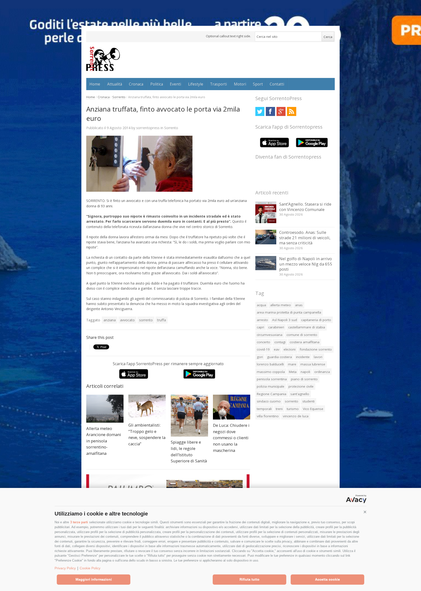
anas (299, 305)
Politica (156, 84)
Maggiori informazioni (94, 579)
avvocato (127, 320)
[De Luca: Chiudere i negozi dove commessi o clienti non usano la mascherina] (231, 407)
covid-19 (263, 349)
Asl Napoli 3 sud (284, 320)
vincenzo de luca (295, 416)
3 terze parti (79, 522)
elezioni (290, 349)
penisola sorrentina (272, 379)
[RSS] (291, 111)
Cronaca (136, 84)
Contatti (277, 84)
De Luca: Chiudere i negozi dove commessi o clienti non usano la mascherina (231, 437)
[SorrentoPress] (103, 59)
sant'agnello (299, 394)
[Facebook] (270, 111)
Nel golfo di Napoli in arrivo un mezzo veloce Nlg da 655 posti (305, 264)
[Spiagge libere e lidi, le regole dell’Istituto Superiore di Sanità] (189, 415)
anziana (110, 320)
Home (94, 84)
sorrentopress (148, 127)
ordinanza (322, 372)
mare (292, 364)
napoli (305, 372)
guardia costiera (279, 357)
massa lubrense (312, 364)
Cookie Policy (90, 568)
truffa (161, 320)
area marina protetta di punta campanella (289, 312)
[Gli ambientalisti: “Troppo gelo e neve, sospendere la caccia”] (147, 407)
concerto (263, 342)
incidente (303, 357)
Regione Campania (271, 394)
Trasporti (218, 84)
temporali (264, 409)
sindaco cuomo (269, 401)
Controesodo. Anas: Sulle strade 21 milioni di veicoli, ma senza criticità (304, 237)
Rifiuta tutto (249, 579)
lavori (318, 357)
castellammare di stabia (306, 327)
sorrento (146, 320)
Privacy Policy (65, 568)
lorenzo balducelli (270, 364)
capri (260, 327)
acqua (261, 305)
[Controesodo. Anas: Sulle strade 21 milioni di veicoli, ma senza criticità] (266, 243)
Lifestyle (195, 84)
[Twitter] (259, 111)
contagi (280, 342)
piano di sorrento (304, 379)
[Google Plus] (281, 111)
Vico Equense (313, 409)
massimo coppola (271, 372)
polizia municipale (270, 386)
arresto (262, 320)
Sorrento (118, 97)
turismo (293, 409)
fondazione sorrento (316, 349)
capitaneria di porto (316, 320)
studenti (308, 401)
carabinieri (276, 327)
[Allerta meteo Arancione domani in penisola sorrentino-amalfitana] (105, 409)
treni (279, 409)
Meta (293, 372)
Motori (240, 84)
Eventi (175, 84)
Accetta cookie (327, 579)
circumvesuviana (269, 335)
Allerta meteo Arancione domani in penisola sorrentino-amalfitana (103, 441)
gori (260, 357)
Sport (258, 84)
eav (276, 349)
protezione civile (301, 386)
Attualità (114, 84)
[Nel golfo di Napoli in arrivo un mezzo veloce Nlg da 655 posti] (266, 269)
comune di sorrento (302, 335)
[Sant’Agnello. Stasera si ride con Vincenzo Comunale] (266, 221)
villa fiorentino (268, 416)
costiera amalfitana (304, 342)
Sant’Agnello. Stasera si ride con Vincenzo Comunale (305, 206)
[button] (365, 512)
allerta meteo (280, 305)
